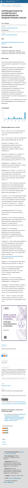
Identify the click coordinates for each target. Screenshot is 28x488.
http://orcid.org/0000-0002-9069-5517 (9, 34)
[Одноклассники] (4, 356)
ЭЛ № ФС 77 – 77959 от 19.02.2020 (14, 452)
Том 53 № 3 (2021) (16, 5)
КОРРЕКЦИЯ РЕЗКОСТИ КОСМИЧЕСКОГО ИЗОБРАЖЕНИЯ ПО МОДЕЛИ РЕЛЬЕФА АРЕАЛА (14, 416)
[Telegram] (6, 356)
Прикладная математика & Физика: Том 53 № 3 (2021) (13, 419)
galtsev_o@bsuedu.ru (9, 482)
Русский (4, 444)
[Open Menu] (1, 1)
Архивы (9, 5)
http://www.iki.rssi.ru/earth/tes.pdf (12, 256)
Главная (3, 5)
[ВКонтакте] (2, 356)
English (4, 442)
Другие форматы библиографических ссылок (13, 378)
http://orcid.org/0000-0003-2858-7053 (9, 28)
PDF (5, 345)
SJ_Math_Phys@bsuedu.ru (15, 478)
